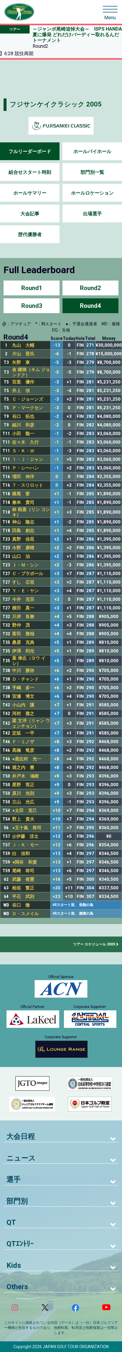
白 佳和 (21, 853)
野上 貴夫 (23, 819)
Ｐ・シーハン (25, 468)
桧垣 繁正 (23, 888)
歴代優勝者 (30, 234)
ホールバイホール (92, 151)
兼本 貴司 (23, 502)
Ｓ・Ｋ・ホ (23, 450)
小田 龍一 (23, 433)
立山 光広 (23, 802)
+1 (56, 493)
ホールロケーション (92, 193)
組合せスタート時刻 (30, 172)
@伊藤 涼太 (25, 836)
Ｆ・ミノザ (23, 741)
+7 (56, 705)
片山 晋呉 (23, 353)
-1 (56, 433)
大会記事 (29, 213)
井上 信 (21, 390)
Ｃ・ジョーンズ (27, 399)
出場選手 (92, 213)
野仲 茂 (21, 625)
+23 (56, 896)
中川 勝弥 (23, 670)
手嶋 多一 (23, 687)
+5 (56, 642)
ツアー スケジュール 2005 (94, 944)
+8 (56, 741)
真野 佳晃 (23, 539)
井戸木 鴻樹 (25, 776)
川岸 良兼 (23, 616)
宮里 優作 (23, 382)
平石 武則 (23, 896)
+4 (56, 616)
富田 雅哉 (23, 633)
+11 (56, 827)
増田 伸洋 (23, 476)
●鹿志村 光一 (26, 759)
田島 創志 (23, 530)
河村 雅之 (23, 713)
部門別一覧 (92, 172)
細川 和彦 (23, 425)
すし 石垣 (23, 582)
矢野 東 (21, 362)
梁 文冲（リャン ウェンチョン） (31, 723)
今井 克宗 (23, 599)
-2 (56, 416)
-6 (56, 353)
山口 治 (21, 556)
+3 (56, 573)
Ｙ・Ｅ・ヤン (25, 590)
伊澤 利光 (23, 651)
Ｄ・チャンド (25, 679)
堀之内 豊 (23, 767)
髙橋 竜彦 (23, 750)
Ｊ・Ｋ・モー (25, 845)
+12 (56, 836)
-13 (56, 345)
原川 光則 (23, 793)
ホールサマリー (29, 193)
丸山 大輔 (23, 345)
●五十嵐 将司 (26, 827)
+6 (56, 670)
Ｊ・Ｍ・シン (25, 565)
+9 (56, 776)
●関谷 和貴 (24, 862)
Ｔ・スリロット (27, 485)
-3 (56, 382)
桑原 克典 (23, 642)
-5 (56, 362)
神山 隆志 (23, 522)
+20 (56, 888)
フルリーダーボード (30, 151)
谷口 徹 (21, 905)
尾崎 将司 (23, 870)
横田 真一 (23, 608)
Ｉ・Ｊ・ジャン (27, 459)
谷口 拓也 (23, 416)
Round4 (90, 305)
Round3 (31, 305)
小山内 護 (23, 705)
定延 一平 (23, 733)
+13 (56, 853)
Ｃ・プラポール (27, 573)
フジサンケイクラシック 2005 (56, 104)
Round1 (31, 288)
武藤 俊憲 (23, 879)
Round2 (90, 288)
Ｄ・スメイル (25, 913)
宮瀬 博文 (23, 696)
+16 (56, 879)
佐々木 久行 (25, 442)
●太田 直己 (24, 810)
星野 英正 (23, 784)
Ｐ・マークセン (27, 407)
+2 (56, 539)
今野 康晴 (23, 547)
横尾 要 (21, 493)
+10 (56, 810)
